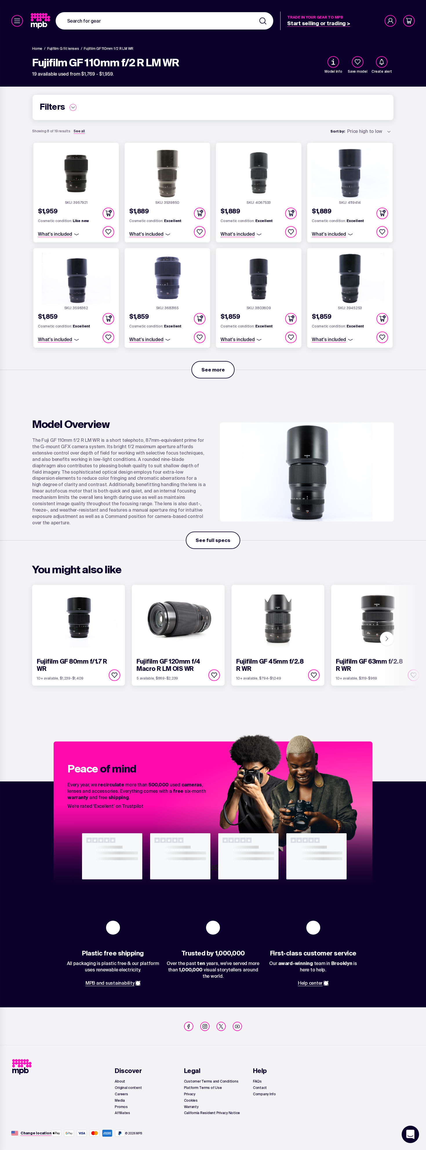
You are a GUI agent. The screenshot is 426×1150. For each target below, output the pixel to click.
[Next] (387, 639)
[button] (108, 213)
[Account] (390, 21)
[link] (41, 21)
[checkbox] (357, 62)
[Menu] (17, 21)
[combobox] (164, 21)
